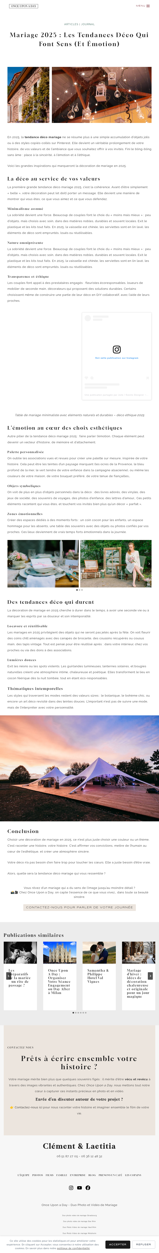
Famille (61, 1175)
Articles (71, 24)
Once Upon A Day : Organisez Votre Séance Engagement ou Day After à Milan (59, 982)
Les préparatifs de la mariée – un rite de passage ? (20, 978)
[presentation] (20, 953)
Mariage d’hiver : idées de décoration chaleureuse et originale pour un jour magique (138, 983)
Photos (37, 1175)
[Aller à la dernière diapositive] (9, 563)
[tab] (77, 590)
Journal (88, 24)
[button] (43, 563)
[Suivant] (150, 976)
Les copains (133, 1175)
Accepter (118, 1245)
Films (50, 1175)
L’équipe (24, 1175)
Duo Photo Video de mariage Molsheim (79, 1233)
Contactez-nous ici (28, 1107)
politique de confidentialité (73, 1248)
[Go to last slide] (8, 976)
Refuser (143, 1245)
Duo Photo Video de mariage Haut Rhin (79, 1227)
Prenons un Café (110, 1175)
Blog (92, 1175)
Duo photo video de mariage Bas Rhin (79, 1221)
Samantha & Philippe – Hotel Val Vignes (98, 976)
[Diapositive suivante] (149, 563)
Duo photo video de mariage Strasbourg (79, 1215)
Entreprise (78, 1175)
